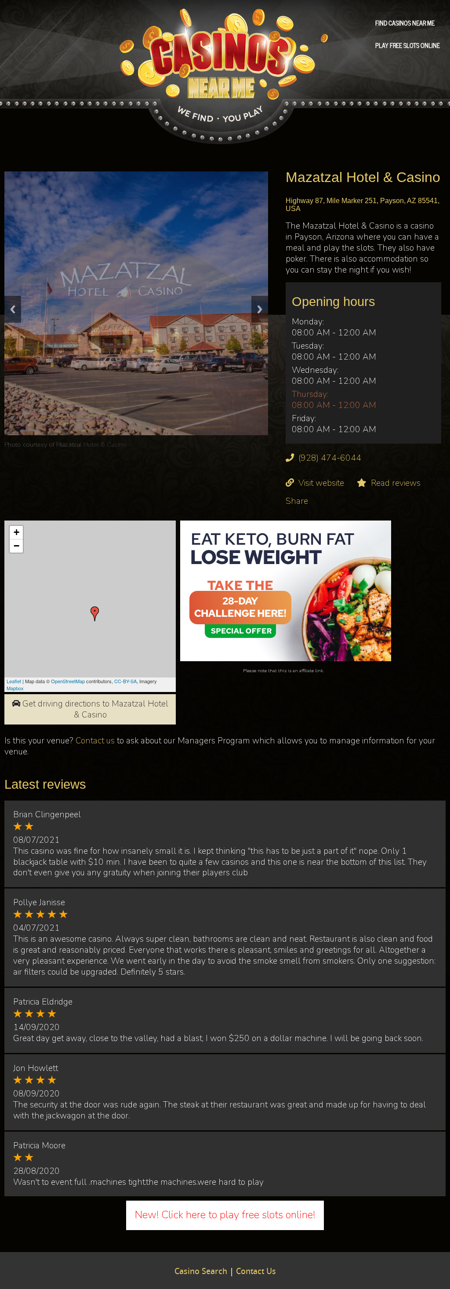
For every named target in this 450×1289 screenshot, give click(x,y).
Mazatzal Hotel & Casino (91, 444)
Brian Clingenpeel (47, 814)
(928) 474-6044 (329, 458)
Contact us (95, 740)
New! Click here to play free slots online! (225, 1215)
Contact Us (256, 1271)
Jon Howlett (35, 1068)
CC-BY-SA (125, 681)
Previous (12, 309)
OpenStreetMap (68, 681)
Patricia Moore (39, 1145)
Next (259, 309)
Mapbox (15, 688)
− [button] (16, 545)
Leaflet (14, 681)
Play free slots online (407, 45)
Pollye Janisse (39, 902)
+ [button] (16, 532)
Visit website (321, 483)
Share (297, 501)
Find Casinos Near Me (405, 22)
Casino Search (200, 1271)
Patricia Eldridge (43, 1002)
